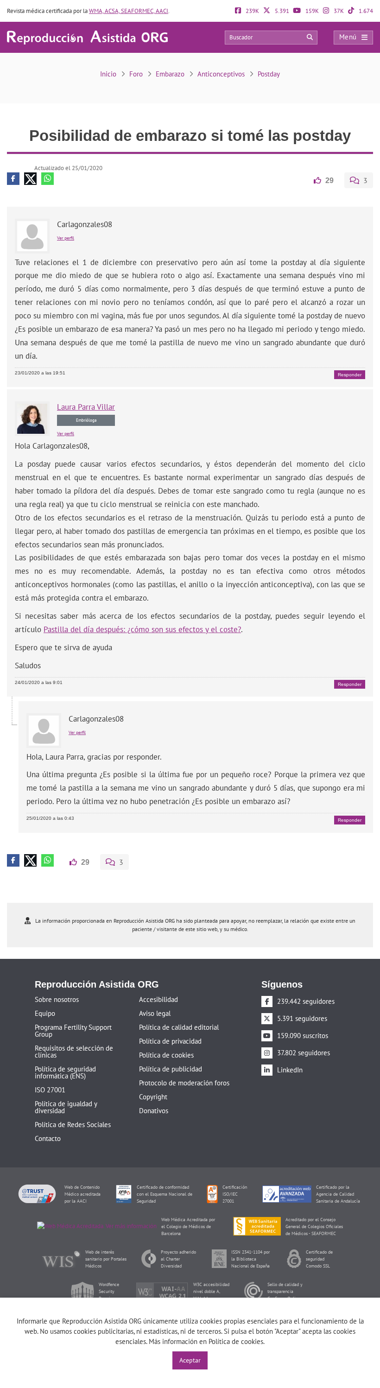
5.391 (281, 11)
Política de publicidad (170, 1068)
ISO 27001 (50, 1088)
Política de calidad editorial (179, 1026)
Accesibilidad (158, 998)
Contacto (48, 1137)
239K (251, 11)
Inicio (108, 74)
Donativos (153, 1109)
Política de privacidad (170, 1040)
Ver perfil (65, 238)
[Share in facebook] (13, 178)
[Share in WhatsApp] (47, 178)
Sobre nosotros (57, 998)
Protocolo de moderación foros (184, 1081)
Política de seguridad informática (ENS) (65, 1071)
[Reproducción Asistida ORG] (87, 37)
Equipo (45, 1012)
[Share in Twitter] (30, 178)
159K (311, 11)
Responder (349, 374)
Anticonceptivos (221, 74)
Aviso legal (155, 1012)
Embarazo (170, 74)
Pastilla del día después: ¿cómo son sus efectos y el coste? (142, 629)
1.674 (365, 11)
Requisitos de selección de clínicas (74, 1051)
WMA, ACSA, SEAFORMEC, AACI (128, 11)
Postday (269, 74)
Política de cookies (166, 1054)
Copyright (153, 1095)
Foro (136, 74)
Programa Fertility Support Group (73, 1030)
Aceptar (190, 1360)
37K (338, 11)
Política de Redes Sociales (73, 1123)
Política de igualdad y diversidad (66, 1106)
